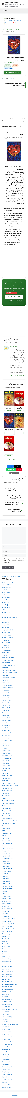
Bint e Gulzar (6, 680)
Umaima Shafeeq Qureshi (10, 1024)
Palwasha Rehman (7, 888)
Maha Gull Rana (7, 775)
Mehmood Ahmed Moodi (9, 821)
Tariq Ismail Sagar (7, 1016)
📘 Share (10, 466)
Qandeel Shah (6, 901)
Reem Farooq (6, 936)
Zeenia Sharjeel (7, 1079)
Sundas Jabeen (7, 1004)
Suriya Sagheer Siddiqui (9, 1009)
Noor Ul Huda (6, 883)
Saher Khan (5, 964)
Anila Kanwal (6, 642)
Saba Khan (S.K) (7, 956)
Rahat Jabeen (6, 921)
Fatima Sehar (6, 703)
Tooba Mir (5, 1019)
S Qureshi (5, 954)
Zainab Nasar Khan (8, 1067)
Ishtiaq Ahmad (6, 750)
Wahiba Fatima (6, 1047)
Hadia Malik (5, 715)
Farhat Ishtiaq (6, 698)
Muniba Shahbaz (7, 843)
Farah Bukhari (6, 695)
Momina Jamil (6, 838)
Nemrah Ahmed (7, 868)
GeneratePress (14, 1095)
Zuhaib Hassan (6, 1087)
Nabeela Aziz (6, 853)
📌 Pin (19, 469)
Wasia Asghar (6, 1049)
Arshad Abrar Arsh (7, 660)
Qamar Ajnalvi (6, 898)
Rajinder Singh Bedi (8, 924)
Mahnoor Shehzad (7, 790)
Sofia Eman (5, 994)
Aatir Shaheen (6, 587)
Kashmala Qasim (7, 755)
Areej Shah (5, 652)
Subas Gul (5, 996)
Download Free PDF (13, 72)
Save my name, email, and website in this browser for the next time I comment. (14, 560)
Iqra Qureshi (5, 745)
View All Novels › (14, 460)
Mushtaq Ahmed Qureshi (9, 846)
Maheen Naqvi (6, 778)
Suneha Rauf (6, 1006)
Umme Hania (6, 1039)
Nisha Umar (5, 873)
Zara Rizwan (6, 1072)
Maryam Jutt (6, 816)
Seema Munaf (6, 979)
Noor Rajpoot (6, 881)
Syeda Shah (5, 1011)
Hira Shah (5, 728)
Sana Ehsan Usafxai (8, 976)
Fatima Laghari (6, 700)
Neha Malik (5, 866)
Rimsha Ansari (6, 944)
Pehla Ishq (8, 452)
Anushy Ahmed (6, 645)
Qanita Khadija (6, 903)
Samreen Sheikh (7, 974)
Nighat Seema (6, 871)
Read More (9, 410)
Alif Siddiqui (5, 627)
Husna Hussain (6, 733)
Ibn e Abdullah (6, 738)
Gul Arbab (5, 713)
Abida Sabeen (6, 600)
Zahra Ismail (6, 1062)
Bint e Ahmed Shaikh (8, 677)
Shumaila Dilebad (7, 989)
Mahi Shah (5, 780)
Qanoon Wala (6, 906)
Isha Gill (4, 748)
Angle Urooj (5, 640)
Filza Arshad (6, 708)
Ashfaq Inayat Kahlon (8, 665)
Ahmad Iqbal (6, 612)
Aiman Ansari (6, 620)
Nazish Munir (6, 863)
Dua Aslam (5, 690)
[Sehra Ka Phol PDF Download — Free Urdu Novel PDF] (9, 398)
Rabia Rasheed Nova (8, 919)
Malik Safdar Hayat (8, 801)
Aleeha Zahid (6, 625)
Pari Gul (4, 891)
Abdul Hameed (6, 592)
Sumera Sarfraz (7, 999)
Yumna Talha (6, 1057)
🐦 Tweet (17, 466)
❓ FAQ (5, 25)
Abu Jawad (5, 602)
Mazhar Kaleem (7, 818)
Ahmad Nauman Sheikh (9, 615)
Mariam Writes (6, 808)
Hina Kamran (6, 725)
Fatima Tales (6, 705)
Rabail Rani (5, 914)
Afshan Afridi (6, 607)
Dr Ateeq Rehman (7, 688)
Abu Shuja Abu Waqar (8, 605)
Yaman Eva (5, 1054)
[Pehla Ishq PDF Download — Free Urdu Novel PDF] (19, 398)
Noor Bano (5, 878)
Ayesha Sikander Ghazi (9, 670)
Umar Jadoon (6, 1027)
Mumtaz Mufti (6, 841)
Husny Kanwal (6, 735)
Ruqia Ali (4, 951)
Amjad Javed (6, 632)
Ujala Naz (5, 1022)
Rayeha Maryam (7, 934)
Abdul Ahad (5, 590)
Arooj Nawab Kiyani (8, 657)
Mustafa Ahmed (7, 851)
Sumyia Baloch (6, 1001)
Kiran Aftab (5, 763)
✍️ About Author (8, 22)
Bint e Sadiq (5, 682)
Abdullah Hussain (7, 595)
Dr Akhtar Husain (7, 685)
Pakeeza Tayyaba (7, 886)
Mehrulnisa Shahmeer (8, 823)
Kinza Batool (6, 760)
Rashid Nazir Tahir (7, 931)
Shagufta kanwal (7, 981)
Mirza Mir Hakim (7, 828)
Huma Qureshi (6, 730)
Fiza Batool (5, 710)
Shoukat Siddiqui (7, 986)
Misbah (4, 831)
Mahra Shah (5, 793)
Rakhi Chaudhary (7, 926)
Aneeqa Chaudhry (7, 637)
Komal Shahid (6, 768)
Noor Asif (5, 876)
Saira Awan (5, 969)
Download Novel (15, 296)
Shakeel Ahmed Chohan (9, 984)
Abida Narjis (6, 597)
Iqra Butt (4, 743)
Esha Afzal (5, 693)
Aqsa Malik (5, 647)
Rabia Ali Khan (6, 916)
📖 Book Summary (8, 20)
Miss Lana (5, 836)
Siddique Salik (6, 991)
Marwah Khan (6, 813)
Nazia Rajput (6, 861)
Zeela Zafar (5, 1077)
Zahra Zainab (6, 1064)
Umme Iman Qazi (7, 1042)
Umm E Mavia (6, 1034)
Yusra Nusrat (6, 1059)
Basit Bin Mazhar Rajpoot (9, 672)
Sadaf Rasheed (6, 961)
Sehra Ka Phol (19, 429)
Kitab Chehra (6, 765)
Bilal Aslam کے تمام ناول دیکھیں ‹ (17, 376)
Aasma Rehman (7, 585)
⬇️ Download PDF (18, 20)
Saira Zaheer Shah (7, 971)
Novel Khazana (12, 2)
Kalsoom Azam (6, 753)
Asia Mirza (5, 667)
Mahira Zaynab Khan (8, 783)
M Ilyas (4, 770)
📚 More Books (17, 22)
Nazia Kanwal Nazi (8, 858)
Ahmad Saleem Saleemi (9, 617)
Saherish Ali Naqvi (7, 966)
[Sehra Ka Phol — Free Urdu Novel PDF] (19, 420)
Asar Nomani (6, 662)
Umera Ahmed (6, 1029)
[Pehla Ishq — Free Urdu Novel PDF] (9, 443)
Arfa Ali (4, 655)
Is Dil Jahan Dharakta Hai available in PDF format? (12, 503)
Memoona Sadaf (7, 826)
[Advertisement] (14, 102)
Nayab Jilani (6, 856)
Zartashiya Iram (7, 1074)
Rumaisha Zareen (7, 949)
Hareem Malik (6, 718)
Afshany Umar (6, 610)
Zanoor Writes (6, 1069)
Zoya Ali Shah (6, 1084)
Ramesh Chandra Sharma (10, 929)
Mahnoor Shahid (7, 788)
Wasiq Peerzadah (7, 1052)
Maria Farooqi (6, 806)
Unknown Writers (7, 1044)
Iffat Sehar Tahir (7, 740)
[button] (24, 10)
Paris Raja (5, 893)
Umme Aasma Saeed (8, 1037)
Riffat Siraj (5, 941)
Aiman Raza (5, 622)
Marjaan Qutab (6, 811)
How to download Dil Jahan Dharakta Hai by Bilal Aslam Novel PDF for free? (12, 489)
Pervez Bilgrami (6, 896)
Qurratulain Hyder (7, 909)
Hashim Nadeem (7, 720)
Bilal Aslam (5, 675)
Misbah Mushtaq (7, 833)
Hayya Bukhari (6, 723)
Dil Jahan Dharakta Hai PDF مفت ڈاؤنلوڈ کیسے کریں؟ (14, 496)
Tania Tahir (5, 1014)
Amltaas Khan (6, 635)
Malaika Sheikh (6, 798)
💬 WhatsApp (10, 469)
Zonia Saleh (5, 1082)
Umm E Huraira (6, 1032)
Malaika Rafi (6, 796)
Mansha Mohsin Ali (8, 803)
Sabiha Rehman (7, 959)
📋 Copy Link (14, 473)
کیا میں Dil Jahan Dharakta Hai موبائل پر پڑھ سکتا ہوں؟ (14, 510)
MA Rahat (5, 773)
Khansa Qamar (6, 758)
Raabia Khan (6, 911)
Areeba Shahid (6, 650)
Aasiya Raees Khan (8, 582)
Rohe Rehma (6, 946)
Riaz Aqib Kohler (7, 939)
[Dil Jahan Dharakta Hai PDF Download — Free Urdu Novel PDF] (9, 420)
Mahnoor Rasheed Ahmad (10, 785)
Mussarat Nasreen (7, 848)
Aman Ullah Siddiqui (8, 630)
